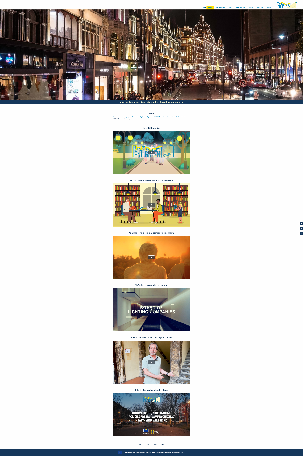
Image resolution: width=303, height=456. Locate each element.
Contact (162, 444)
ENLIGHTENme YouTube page (122, 119)
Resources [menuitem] (269, 8)
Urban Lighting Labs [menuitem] (220, 8)
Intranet (140, 444)
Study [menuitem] (203, 8)
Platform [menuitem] (210, 8)
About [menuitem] (230, 8)
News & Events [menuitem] (260, 8)
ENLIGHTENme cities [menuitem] (240, 8)
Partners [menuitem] (251, 8)
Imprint (148, 444)
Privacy (155, 444)
